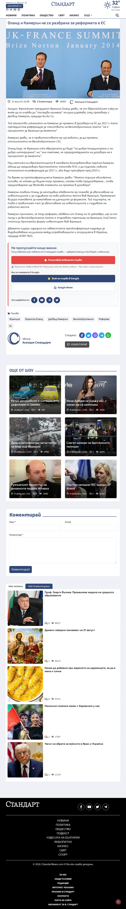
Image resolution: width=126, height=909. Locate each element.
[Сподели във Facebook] (82, 335)
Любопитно (63, 842)
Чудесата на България (63, 837)
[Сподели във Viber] (95, 335)
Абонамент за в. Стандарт (63, 904)
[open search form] (117, 15)
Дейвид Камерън (58, 319)
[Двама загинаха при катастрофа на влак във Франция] (35, 436)
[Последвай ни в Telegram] (105, 807)
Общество (63, 829)
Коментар (16, 535)
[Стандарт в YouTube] (42, 300)
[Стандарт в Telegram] (49, 300)
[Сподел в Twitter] (88, 335)
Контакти (63, 896)
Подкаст (63, 833)
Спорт (63, 854)
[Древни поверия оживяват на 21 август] (25, 646)
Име (12, 522)
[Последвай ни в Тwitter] (97, 807)
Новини (63, 820)
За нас (63, 874)
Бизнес (63, 846)
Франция (14, 319)
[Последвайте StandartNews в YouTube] (14, 9)
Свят (63, 850)
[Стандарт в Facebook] (34, 300)
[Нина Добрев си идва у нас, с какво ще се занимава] (91, 394)
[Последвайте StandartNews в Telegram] (19, 9)
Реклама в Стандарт (63, 891)
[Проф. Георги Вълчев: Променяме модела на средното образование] (25, 608)
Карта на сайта (63, 900)
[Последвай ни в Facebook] (81, 807)
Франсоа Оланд (34, 319)
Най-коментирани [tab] (39, 586)
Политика (63, 824)
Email (68, 522)
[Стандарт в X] (57, 300)
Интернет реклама (63, 887)
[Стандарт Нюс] (22, 807)
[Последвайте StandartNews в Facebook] (7, 9)
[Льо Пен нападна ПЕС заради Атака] (91, 478)
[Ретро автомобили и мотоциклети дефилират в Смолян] (35, 394)
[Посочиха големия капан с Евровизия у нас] (25, 722)
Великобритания (83, 319)
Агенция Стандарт (86, 102)
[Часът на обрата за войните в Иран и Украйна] (25, 759)
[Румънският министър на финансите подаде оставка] (35, 478)
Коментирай (79, 344)
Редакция (63, 883)
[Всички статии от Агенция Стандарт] (14, 338)
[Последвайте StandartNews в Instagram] (11, 9)
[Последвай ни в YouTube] (89, 807)
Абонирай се (14, 6)
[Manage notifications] (118, 901)
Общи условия (63, 879)
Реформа (104, 319)
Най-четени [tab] (16, 586)
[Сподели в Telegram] (102, 335)
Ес (10, 326)
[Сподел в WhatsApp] (108, 335)
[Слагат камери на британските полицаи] (91, 436)
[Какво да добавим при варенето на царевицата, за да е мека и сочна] (25, 684)
